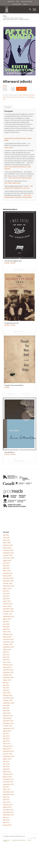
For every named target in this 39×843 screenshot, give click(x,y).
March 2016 (7, 802)
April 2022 (6, 660)
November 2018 (8, 751)
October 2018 (7, 754)
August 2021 (7, 680)
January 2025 (7, 576)
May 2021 (6, 688)
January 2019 (7, 749)
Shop (17, 1)
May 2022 (6, 657)
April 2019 (6, 741)
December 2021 (8, 670)
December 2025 (8, 550)
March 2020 (7, 713)
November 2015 (8, 812)
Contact (25, 4)
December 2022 (8, 639)
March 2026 (7, 543)
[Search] (29, 9)
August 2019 (7, 731)
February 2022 (8, 665)
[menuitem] (11, 1)
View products (20, 269)
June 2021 (6, 685)
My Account (11, 1)
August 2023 (7, 619)
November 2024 (8, 581)
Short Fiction (10, 97)
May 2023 (6, 626)
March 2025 (7, 571)
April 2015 (6, 822)
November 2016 (8, 792)
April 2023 (6, 629)
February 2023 (8, 634)
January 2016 (7, 807)
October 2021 (7, 675)
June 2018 (6, 764)
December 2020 (8, 698)
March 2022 (7, 662)
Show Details (27, 394)
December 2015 (8, 810)
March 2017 (7, 789)
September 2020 (8, 703)
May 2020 (6, 708)
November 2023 (8, 611)
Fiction (21, 95)
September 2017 (8, 784)
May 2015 (6, 820)
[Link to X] (31, 838)
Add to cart (21, 89)
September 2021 (8, 677)
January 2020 (7, 718)
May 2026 (6, 537)
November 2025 (8, 553)
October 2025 (7, 555)
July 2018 (6, 761)
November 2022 (8, 642)
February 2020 (8, 715)
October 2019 (7, 726)
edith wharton (19, 97)
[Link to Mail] (34, 838)
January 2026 (7, 548)
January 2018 (7, 777)
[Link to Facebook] (29, 838)
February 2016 (8, 805)
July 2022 (6, 652)
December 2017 (8, 779)
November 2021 (8, 672)
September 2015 (8, 815)
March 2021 (7, 693)
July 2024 (6, 591)
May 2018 (6, 766)
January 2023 (7, 637)
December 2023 (8, 609)
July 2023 (6, 621)
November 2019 (8, 723)
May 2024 (6, 596)
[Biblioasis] (16, 9)
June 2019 (6, 736)
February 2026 (8, 545)
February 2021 (8, 695)
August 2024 (7, 588)
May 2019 (6, 738)
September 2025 (8, 558)
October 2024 (7, 583)
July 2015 (6, 817)
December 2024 (8, 578)
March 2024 (7, 601)
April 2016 (6, 799)
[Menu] (33, 9)
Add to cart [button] (12, 394)
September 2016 (8, 794)
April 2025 (6, 568)
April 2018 (6, 769)
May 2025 (6, 565)
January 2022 (7, 667)
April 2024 (6, 598)
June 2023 (6, 624)
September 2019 (8, 728)
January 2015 (7, 825)
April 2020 (6, 710)
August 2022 (7, 649)
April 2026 (6, 540)
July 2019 (6, 733)
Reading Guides (17, 4)
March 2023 (7, 632)
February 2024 (8, 604)
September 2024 (8, 586)
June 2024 (6, 593)
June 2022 (6, 654)
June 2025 (6, 563)
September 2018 (8, 756)
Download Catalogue (26, 1)
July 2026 (6, 535)
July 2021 (6, 682)
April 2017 (6, 787)
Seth (29, 97)
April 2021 (6, 690)
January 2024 (7, 606)
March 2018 (7, 771)
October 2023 (7, 614)
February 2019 (8, 746)
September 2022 (8, 647)
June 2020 (6, 705)
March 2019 (7, 743)
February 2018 (8, 774)
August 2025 (7, 560)
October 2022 (7, 644)
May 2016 (6, 797)
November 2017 (8, 782)
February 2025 (8, 573)
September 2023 (8, 616)
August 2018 (7, 759)
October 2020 (7, 700)
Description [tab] (8, 107)
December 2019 (8, 721)
